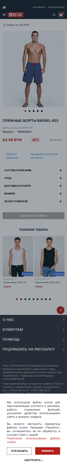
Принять (47, 451)
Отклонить (19, 451)
